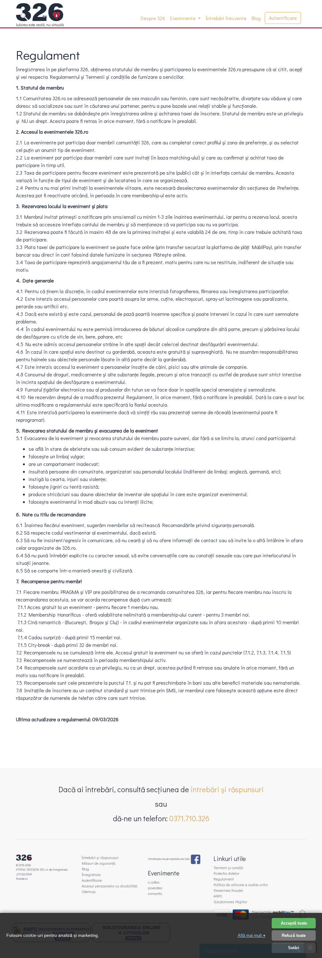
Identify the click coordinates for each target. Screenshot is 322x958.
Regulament (224, 878)
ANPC (218, 895)
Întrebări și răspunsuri (100, 857)
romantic (155, 893)
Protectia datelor (226, 873)
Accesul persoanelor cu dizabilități (109, 885)
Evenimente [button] (183, 18)
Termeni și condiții (228, 867)
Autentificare (283, 18)
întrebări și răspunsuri (227, 789)
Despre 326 (154, 18)
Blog (256, 18)
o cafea (153, 882)
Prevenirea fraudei (228, 890)
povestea (155, 887)
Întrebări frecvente (226, 18)
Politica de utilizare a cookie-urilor (241, 884)
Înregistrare (91, 874)
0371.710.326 (189, 818)
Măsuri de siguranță (98, 863)
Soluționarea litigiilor (230, 901)
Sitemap (89, 891)
